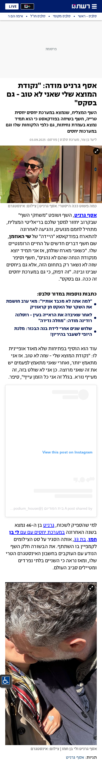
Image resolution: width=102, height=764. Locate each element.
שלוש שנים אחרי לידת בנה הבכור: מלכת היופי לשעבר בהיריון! (53, 332)
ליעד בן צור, (88, 140)
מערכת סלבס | (68, 140)
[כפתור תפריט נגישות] (6, 680)
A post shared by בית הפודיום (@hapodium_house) (50, 508)
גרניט (48, 525)
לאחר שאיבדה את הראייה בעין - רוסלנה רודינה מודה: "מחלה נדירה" (53, 318)
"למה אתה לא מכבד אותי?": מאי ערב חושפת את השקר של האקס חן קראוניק (49, 304)
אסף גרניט (75, 757)
